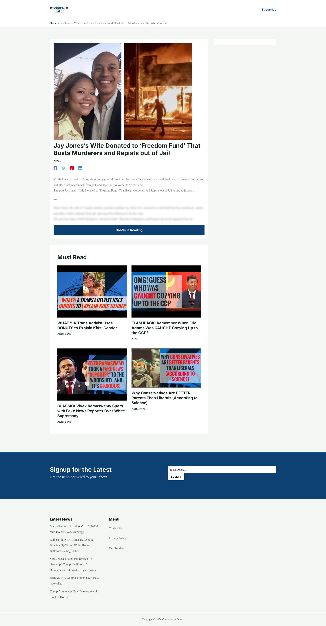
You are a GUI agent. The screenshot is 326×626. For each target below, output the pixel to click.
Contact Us (115, 528)
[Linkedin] (80, 167)
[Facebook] (55, 167)
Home (53, 23)
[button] (269, 9)
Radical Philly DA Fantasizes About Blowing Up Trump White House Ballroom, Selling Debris (71, 545)
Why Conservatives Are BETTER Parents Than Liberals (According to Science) (164, 398)
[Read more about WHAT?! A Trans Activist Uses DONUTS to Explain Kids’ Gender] (92, 291)
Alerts (60, 333)
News (57, 161)
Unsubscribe (116, 548)
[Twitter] (64, 167)
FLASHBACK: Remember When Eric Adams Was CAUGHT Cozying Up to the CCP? (164, 328)
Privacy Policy (117, 538)
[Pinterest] (72, 167)
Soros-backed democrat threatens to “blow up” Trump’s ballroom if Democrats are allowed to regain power (73, 564)
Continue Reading (129, 230)
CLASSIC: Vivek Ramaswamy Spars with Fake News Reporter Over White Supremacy (91, 411)
